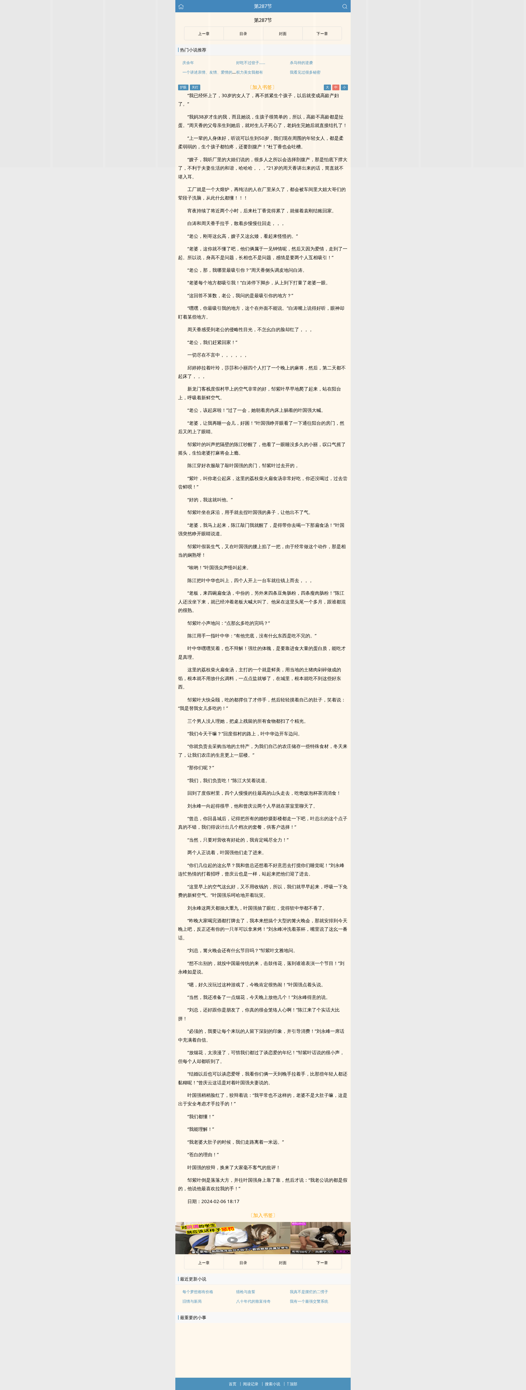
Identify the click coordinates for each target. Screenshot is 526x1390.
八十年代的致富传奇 (253, 1301)
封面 (283, 1262)
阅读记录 (250, 1383)
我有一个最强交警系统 (309, 1301)
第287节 (263, 6)
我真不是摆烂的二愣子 (309, 1291)
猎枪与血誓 (245, 1291)
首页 (232, 1383)
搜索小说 (272, 1383)
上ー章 (204, 1262)
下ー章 (322, 1262)
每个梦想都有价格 (197, 1291)
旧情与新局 (192, 1301)
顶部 (293, 1383)
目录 (243, 1262)
